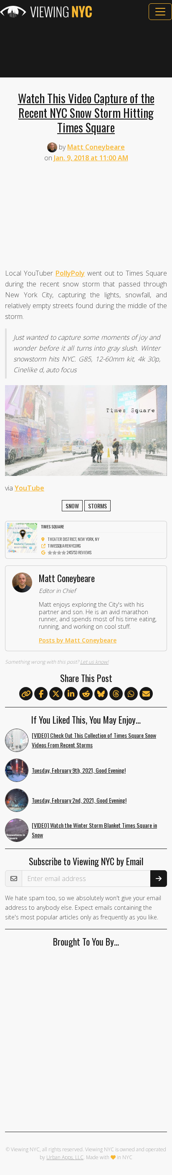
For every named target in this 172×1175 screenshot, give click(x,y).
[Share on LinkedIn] (71, 694)
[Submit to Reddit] (86, 694)
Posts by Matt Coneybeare (77, 640)
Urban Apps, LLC (64, 1157)
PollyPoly (70, 273)
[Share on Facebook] (41, 694)
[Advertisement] (86, 48)
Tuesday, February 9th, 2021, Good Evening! (79, 770)
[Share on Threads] (116, 694)
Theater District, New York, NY (73, 539)
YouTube (29, 488)
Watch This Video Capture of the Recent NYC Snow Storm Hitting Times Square (86, 112)
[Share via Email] (146, 694)
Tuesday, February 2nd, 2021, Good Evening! (79, 800)
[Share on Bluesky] (101, 694)
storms (97, 505)
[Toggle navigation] (160, 11)
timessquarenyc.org (64, 546)
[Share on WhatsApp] (131, 694)
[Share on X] (56, 694)
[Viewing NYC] (46, 11)
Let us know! (94, 661)
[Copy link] (26, 693)
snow (72, 505)
